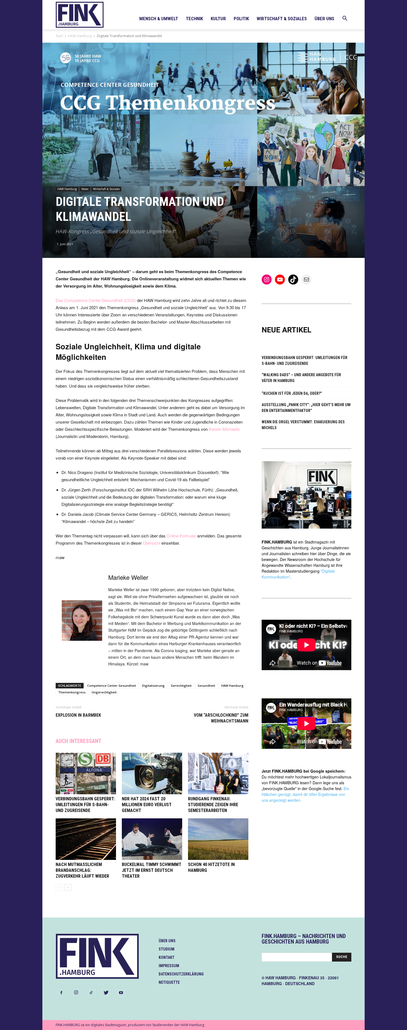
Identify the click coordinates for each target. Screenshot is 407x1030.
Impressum (169, 966)
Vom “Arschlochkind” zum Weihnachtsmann (221, 718)
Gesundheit (206, 685)
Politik (241, 18)
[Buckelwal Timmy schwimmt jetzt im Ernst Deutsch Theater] (152, 839)
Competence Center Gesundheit (111, 685)
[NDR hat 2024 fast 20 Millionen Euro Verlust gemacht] (152, 773)
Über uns (324, 18)
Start (59, 36)
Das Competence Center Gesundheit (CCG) (96, 300)
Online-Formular (181, 536)
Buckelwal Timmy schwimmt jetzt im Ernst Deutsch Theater (151, 870)
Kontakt (166, 957)
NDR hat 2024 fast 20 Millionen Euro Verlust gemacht (147, 804)
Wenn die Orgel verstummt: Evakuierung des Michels (303, 425)
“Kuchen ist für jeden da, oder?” (292, 393)
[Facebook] (61, 992)
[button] (344, 19)
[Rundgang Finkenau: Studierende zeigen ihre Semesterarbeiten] (218, 773)
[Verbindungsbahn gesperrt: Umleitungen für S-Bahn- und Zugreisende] (86, 773)
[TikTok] (91, 992)
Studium (166, 949)
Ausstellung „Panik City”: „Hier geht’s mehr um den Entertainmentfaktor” (306, 408)
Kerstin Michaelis (224, 429)
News (84, 189)
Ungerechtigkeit (104, 692)
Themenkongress (72, 692)
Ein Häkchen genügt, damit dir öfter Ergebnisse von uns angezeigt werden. (305, 794)
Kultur (218, 18)
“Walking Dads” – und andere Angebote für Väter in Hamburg (301, 378)
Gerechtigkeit (181, 685)
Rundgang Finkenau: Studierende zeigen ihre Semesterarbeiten (213, 804)
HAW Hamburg (80, 36)
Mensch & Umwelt (158, 18)
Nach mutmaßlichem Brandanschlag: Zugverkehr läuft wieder (82, 870)
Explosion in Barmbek (78, 715)
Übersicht (151, 543)
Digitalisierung (153, 685)
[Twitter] (106, 992)
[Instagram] (76, 992)
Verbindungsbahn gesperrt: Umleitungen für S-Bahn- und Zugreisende (85, 804)
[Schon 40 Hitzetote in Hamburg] (218, 839)
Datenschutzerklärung (181, 974)
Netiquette (169, 982)
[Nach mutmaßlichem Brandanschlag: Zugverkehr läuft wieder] (86, 839)
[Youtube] (121, 992)
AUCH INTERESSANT (78, 741)
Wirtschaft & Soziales (282, 18)
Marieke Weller (128, 577)
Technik (194, 18)
